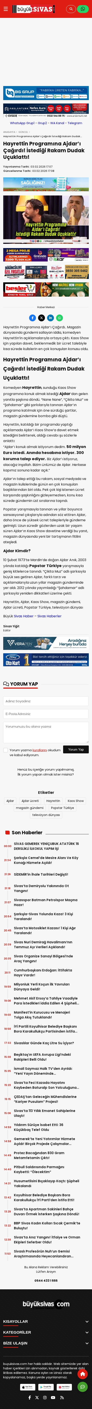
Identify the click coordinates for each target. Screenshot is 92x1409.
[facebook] (29, 1397)
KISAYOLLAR (15, 1321)
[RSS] (62, 1397)
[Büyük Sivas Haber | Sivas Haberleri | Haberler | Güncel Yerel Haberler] (33, 9)
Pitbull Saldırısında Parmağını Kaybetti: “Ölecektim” (39, 1169)
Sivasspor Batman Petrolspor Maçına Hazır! (45, 902)
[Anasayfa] (82, 1374)
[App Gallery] (64, 1387)
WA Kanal (57, 123)
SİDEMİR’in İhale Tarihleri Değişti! (41, 874)
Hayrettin (53, 801)
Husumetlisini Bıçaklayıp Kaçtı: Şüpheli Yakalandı (46, 1183)
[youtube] (53, 1397)
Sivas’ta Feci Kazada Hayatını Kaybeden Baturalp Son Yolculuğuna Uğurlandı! (45, 1085)
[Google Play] (45, 1387)
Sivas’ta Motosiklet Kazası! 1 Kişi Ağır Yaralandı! (45, 930)
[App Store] (27, 1387)
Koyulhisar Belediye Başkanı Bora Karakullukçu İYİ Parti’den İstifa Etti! (44, 1197)
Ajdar (10, 801)
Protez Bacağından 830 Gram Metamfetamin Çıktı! (39, 1155)
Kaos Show (76, 801)
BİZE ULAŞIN (15, 1343)
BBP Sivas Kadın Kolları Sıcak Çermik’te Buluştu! (47, 1225)
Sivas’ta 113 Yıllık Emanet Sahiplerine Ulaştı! (44, 1113)
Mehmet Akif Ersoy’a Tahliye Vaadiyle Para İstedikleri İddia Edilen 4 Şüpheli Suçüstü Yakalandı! (46, 1001)
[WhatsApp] (83, 9)
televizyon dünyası (46, 815)
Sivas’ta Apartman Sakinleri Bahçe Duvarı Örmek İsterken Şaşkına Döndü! (46, 1211)
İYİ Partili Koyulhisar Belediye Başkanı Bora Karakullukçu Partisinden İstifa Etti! (45, 1029)
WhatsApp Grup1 (22, 123)
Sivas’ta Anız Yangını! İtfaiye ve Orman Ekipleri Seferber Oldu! (47, 1239)
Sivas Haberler (49, 616)
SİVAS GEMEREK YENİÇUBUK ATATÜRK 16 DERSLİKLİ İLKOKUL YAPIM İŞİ (46, 846)
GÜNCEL (23, 132)
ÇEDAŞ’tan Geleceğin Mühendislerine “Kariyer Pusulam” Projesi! (45, 1099)
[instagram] (45, 1397)
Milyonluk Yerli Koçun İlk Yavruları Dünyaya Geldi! (42, 986)
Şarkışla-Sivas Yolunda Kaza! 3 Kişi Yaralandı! (43, 916)
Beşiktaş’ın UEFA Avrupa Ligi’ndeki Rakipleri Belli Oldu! (42, 1057)
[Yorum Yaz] (82, 1387)
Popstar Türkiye (62, 808)
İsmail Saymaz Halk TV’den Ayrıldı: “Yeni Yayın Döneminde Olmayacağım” (43, 1071)
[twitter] (37, 1397)
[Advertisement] (46, 54)
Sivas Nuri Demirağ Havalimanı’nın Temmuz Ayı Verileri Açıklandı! (43, 944)
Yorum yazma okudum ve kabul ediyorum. (35, 752)
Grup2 (42, 123)
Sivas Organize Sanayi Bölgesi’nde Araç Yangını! (43, 958)
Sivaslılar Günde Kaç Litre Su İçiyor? (44, 1043)
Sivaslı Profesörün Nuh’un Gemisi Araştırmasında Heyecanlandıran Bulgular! (42, 1254)
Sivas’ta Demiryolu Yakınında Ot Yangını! (41, 888)
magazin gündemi (29, 808)
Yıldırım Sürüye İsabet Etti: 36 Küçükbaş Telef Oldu (38, 1127)
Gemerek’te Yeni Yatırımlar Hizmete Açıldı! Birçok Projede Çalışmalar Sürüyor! (44, 1141)
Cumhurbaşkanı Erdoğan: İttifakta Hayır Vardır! (43, 972)
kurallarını (40, 750)
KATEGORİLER (17, 1332)
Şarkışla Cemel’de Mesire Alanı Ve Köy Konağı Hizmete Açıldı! (46, 860)
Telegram (75, 123)
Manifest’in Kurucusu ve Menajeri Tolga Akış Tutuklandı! (42, 1015)
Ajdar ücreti (30, 801)
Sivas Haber (24, 616)
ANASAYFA (9, 132)
